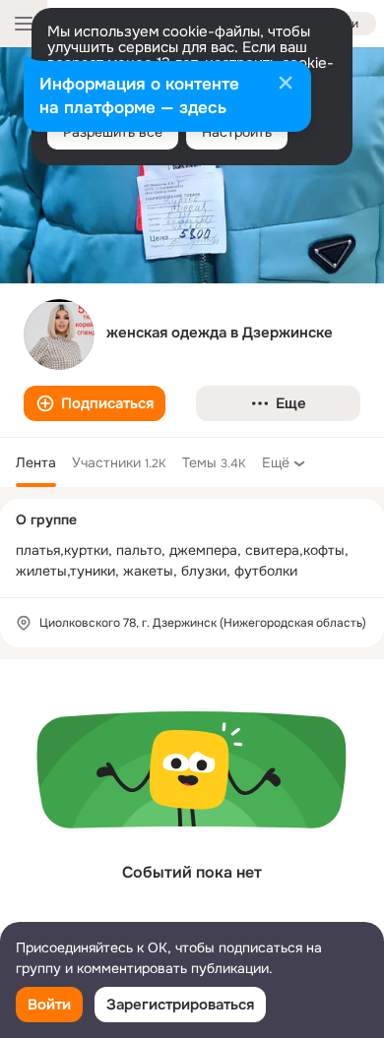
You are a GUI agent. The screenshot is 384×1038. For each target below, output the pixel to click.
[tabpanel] (192, 801)
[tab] (36, 462)
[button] (94, 403)
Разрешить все (112, 132)
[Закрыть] (285, 84)
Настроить (237, 132)
